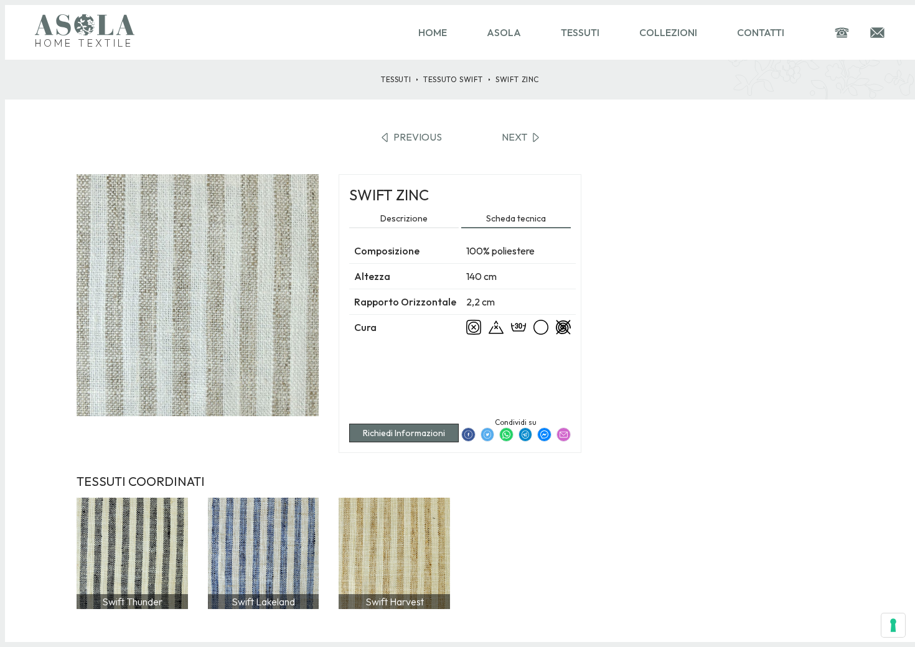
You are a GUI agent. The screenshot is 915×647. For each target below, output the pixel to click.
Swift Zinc (517, 79)
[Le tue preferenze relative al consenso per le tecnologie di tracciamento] (893, 625)
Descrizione (404, 218)
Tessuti (580, 32)
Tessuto (453, 79)
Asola (504, 32)
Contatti (760, 32)
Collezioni (668, 32)
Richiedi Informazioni (404, 433)
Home (432, 32)
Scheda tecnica (516, 218)
